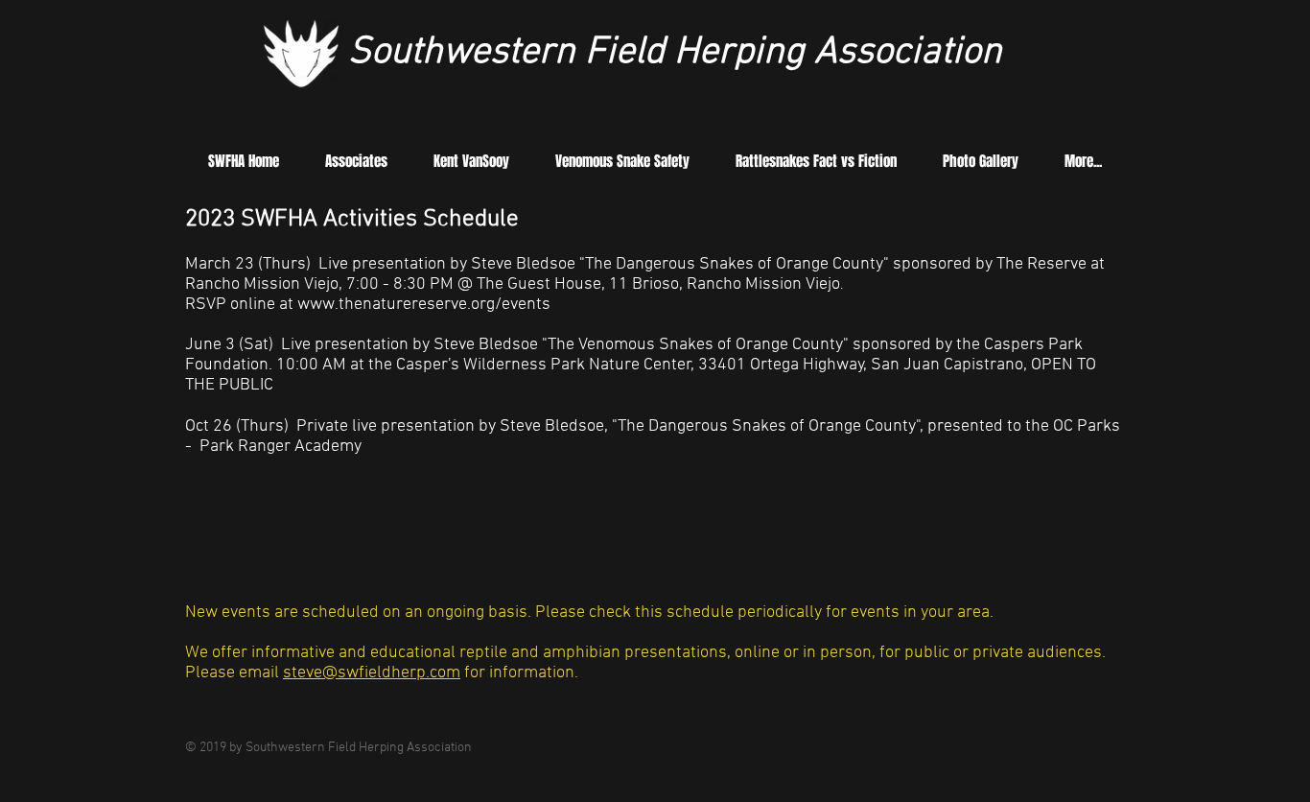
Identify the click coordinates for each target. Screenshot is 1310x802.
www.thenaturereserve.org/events (425, 305)
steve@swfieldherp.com (371, 673)
